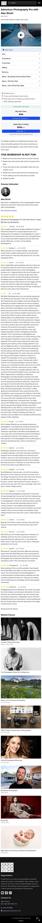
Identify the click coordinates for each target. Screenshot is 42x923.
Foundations (6, 58)
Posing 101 (4, 820)
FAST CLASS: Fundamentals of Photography (16, 730)
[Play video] (21, 35)
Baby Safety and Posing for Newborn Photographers (18, 850)
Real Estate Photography (9, 790)
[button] (37, 918)
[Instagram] (10, 892)
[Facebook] (6, 892)
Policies (21, 921)
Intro (3, 54)
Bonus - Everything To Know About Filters (16, 76)
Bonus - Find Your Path (10, 81)
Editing (4, 67)
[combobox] (22, 2)
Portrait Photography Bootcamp (11, 760)
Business (5, 72)
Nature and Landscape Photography (13, 700)
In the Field (6, 63)
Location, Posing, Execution (10, 642)
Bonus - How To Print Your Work (13, 85)
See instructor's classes (9, 210)
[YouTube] (2, 892)
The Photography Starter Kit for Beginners (15, 672)
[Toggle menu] (39, 2)
